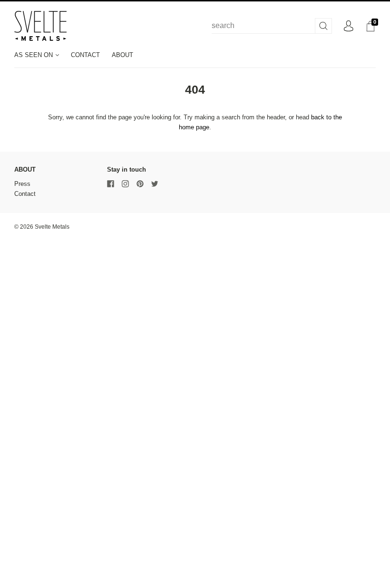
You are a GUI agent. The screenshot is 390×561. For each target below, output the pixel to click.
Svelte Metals (52, 226)
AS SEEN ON (34, 54)
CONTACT (85, 54)
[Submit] (323, 26)
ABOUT (122, 54)
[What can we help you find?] (272, 25)
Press (22, 183)
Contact (25, 193)
